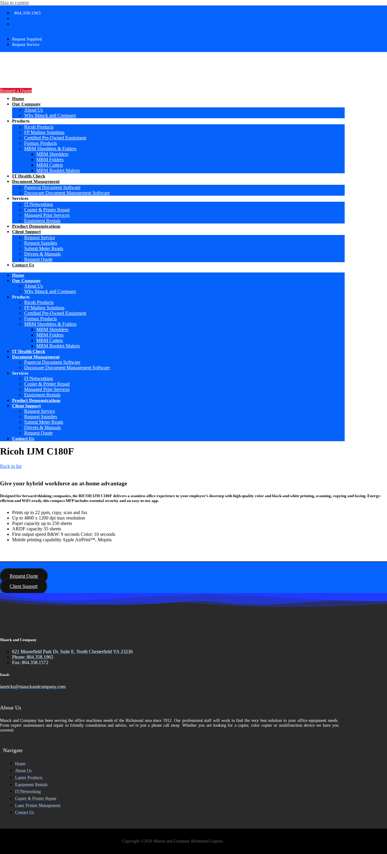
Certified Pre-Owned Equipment (55, 137)
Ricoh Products (39, 126)
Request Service (39, 237)
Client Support (26, 231)
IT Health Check (28, 176)
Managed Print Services (47, 215)
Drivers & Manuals (42, 253)
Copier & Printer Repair (47, 209)
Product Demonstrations (36, 226)
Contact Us (23, 264)
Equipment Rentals (42, 220)
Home (18, 98)
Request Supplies (40, 243)
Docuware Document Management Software (67, 192)
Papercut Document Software (52, 187)
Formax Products (40, 143)
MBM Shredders (52, 154)
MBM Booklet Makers (58, 170)
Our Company (26, 104)
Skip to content (14, 2)
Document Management (36, 181)
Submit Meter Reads (43, 248)
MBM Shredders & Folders (50, 148)
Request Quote (38, 259)
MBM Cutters (49, 165)
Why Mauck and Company (50, 115)
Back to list (10, 466)
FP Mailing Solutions (44, 132)
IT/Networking (38, 204)
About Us (33, 109)
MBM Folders (49, 159)
